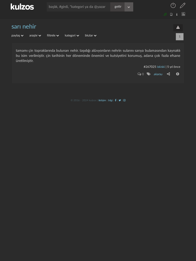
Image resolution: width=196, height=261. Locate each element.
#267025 (150, 66)
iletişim (102, 100)
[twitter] (120, 100)
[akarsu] (148, 74)
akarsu (158, 74)
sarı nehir (23, 27)
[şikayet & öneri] (178, 27)
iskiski (161, 66)
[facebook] (115, 100)
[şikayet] (178, 74)
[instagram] (124, 100)
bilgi (110, 100)
